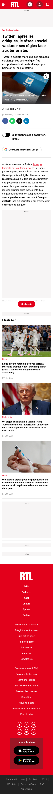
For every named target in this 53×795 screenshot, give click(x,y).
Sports (26, 609)
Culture (26, 603)
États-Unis (7, 417)
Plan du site (26, 714)
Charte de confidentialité (26, 685)
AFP (18, 109)
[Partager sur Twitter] (19, 121)
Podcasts (26, 592)
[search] (47, 4)
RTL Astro (12, 784)
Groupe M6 (11, 779)
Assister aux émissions (26, 624)
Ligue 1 (5, 359)
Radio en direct (26, 641)
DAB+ (43, 784)
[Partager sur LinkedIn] (26, 121)
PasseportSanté (28, 784)
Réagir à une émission (26, 630)
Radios (26, 615)
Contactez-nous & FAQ (26, 668)
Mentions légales (26, 679)
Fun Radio (33, 779)
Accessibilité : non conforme (26, 708)
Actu (26, 598)
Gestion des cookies (26, 691)
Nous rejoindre (26, 702)
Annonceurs (26, 789)
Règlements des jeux (26, 674)
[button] (29, 4)
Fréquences (26, 647)
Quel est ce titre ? (26, 636)
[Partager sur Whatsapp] (12, 121)
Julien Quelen (8, 109)
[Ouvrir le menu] (3, 4)
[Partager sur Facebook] (5, 121)
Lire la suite (26, 304)
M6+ (22, 779)
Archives (26, 653)
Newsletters (26, 659)
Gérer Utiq (26, 697)
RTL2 (44, 779)
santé (4, 475)
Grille (26, 586)
